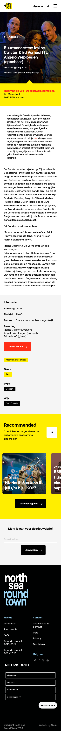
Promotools (10, 629)
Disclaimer (39, 644)
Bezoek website (16, 346)
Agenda (38, 6)
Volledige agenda (29, 503)
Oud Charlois (12, 403)
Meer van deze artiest (16, 360)
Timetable (9, 623)
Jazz (8, 374)
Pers (35, 632)
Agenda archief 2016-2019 (13, 642)
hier (36, 138)
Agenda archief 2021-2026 (13, 652)
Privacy (37, 638)
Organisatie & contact (41, 625)
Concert (9, 389)
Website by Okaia (48, 725)
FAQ (6, 635)
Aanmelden (31, 550)
